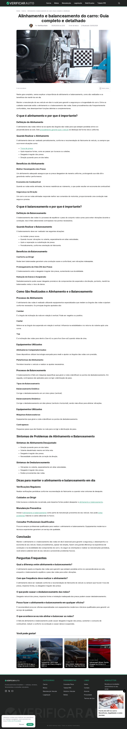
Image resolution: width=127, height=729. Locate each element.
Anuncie (86, 691)
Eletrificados (89, 3)
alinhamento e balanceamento (91, 502)
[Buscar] (119, 3)
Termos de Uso (89, 698)
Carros (48, 3)
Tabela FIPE (101, 3)
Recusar (21, 724)
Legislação (78, 3)
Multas (66, 695)
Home (18, 11)
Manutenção (66, 3)
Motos (56, 3)
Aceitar (30, 724)
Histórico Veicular (69, 691)
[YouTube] (12, 691)
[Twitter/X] (9, 691)
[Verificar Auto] (20, 3)
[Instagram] (6, 691)
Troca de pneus (26, 148)
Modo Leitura (105, 88)
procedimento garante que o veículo (54, 130)
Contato (86, 688)
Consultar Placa (69, 684)
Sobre (86, 684)
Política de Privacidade (14, 721)
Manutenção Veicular (50, 691)
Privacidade (88, 695)
